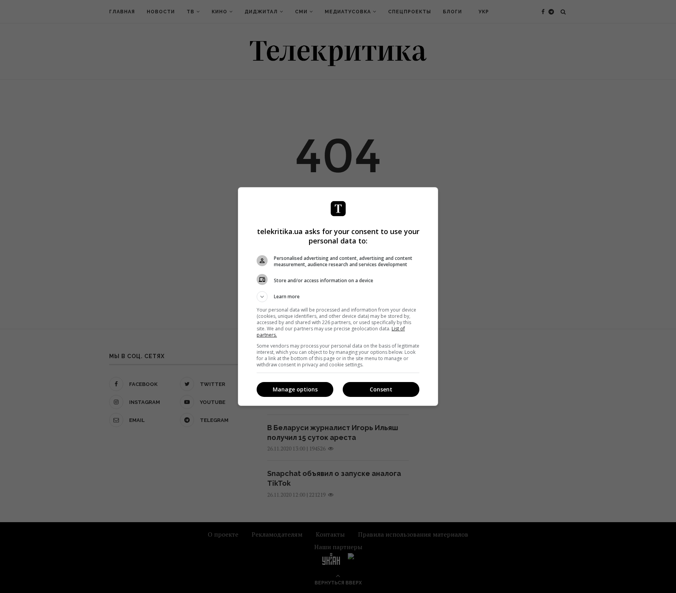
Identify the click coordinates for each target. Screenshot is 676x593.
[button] (338, 296)
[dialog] (338, 296)
